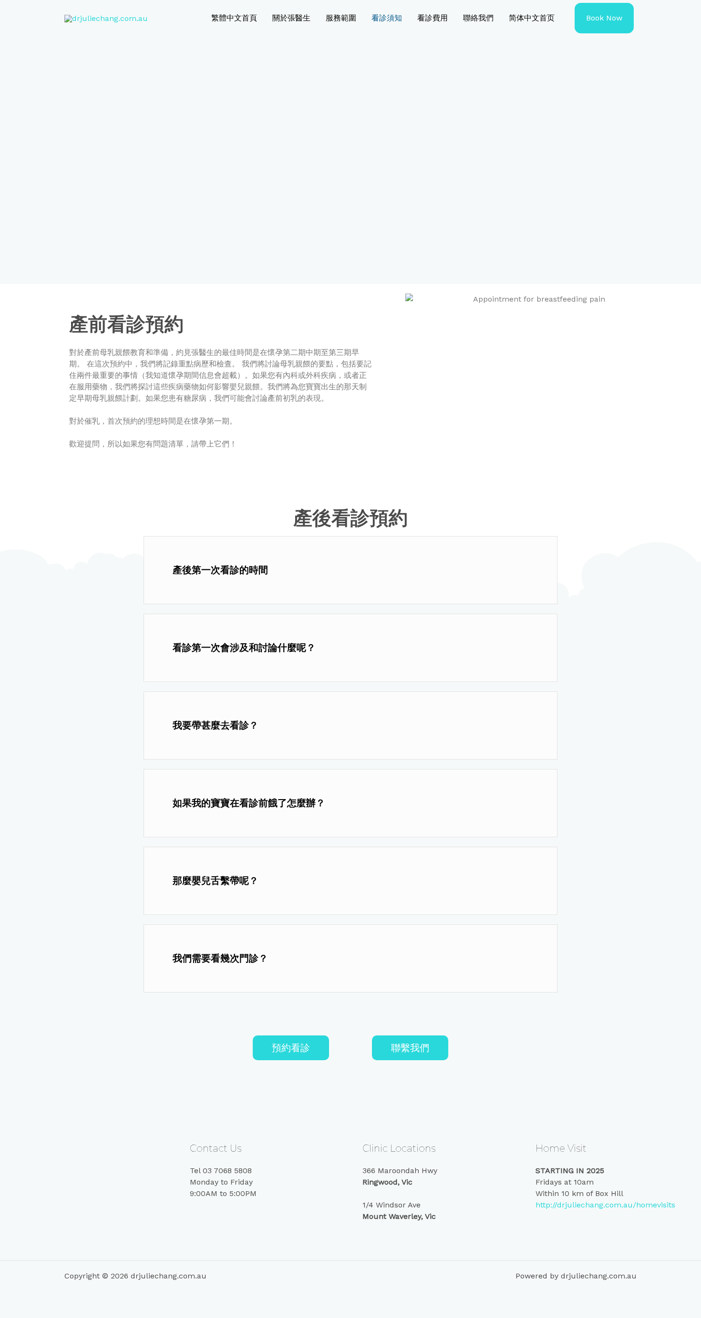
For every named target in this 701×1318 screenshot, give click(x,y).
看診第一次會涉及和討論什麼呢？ (244, 647)
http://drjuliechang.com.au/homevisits (605, 1204)
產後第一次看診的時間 (220, 570)
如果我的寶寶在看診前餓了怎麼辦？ (249, 803)
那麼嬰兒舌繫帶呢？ (215, 880)
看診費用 (432, 17)
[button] (350, 570)
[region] (350, 160)
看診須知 (386, 17)
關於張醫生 (291, 17)
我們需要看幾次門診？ (220, 958)
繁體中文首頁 (234, 17)
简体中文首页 (532, 17)
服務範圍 (341, 17)
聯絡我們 (478, 17)
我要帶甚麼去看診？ (215, 725)
